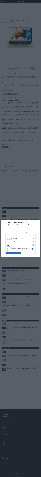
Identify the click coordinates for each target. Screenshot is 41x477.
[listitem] (20, 236)
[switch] (33, 238)
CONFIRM (13, 253)
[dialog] (20, 238)
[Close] (38, 222)
